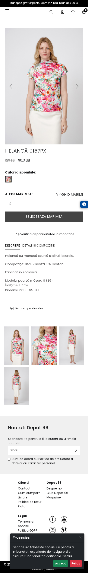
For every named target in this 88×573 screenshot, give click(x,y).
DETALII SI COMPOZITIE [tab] (38, 245)
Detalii (67, 556)
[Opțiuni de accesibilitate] (84, 204)
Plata (21, 506)
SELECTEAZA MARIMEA (44, 216)
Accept (60, 563)
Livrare (23, 497)
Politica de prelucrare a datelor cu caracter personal (42, 461)
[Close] (81, 537)
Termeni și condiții (26, 523)
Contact (24, 488)
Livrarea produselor (28, 308)
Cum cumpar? (29, 493)
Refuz (76, 563)
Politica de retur (29, 502)
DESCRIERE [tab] (12, 245)
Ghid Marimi (71, 194)
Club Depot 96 (57, 493)
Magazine (54, 497)
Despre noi (54, 488)
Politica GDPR (27, 530)
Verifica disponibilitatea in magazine (46, 234)
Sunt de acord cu (42, 461)
